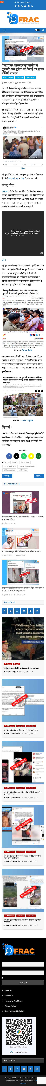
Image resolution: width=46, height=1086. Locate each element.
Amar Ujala (27, 350)
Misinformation (9, 470)
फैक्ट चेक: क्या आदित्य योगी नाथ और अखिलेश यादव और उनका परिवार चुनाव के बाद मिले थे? (22, 517)
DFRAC (5, 191)
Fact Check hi (8, 77)
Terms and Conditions (13, 1001)
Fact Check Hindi (10, 466)
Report (16, 664)
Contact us (9, 996)
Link (23, 168)
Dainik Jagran (27, 420)
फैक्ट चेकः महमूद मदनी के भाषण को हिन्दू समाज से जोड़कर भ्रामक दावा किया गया (40, 476)
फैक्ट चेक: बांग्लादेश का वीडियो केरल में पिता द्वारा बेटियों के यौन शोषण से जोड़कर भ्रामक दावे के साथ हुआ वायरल (23, 589)
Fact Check (25, 462)
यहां (9, 178)
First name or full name (11, 960)
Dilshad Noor (20, 555)
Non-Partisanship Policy (14, 1011)
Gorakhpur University (27, 466)
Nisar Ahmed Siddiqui (25, 83)
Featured (20, 77)
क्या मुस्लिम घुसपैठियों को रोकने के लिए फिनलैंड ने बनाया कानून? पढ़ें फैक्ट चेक (8, 476)
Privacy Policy (10, 1006)
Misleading (30, 77)
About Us (8, 990)
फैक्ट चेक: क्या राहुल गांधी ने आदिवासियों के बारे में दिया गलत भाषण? (22, 551)
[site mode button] (37, 30)
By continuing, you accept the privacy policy (21, 978)
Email (4, 969)
